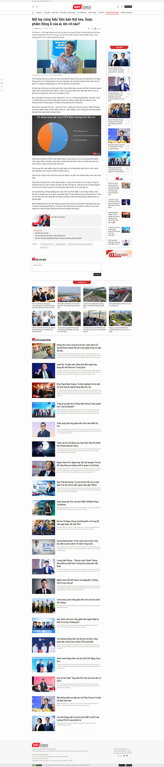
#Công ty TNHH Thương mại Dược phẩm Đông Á (80, 244)
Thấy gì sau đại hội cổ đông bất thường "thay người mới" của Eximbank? (116, 169)
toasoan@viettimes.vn (123, 749)
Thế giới (101, 12)
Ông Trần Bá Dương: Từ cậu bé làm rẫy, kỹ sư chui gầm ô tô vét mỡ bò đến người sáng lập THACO (78, 483)
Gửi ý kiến (97, 274)
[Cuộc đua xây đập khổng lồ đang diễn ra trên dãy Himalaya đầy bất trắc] (94, 294)
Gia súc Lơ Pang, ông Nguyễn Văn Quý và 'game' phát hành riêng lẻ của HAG (58, 238)
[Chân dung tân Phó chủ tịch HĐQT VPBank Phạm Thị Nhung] (43, 508)
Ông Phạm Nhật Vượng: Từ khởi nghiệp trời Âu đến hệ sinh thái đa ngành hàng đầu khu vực (114, 217)
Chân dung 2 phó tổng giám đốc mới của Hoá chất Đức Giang (78, 601)
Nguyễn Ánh (38, 28)
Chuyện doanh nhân (112, 12)
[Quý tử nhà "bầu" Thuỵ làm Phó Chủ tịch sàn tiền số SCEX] (43, 684)
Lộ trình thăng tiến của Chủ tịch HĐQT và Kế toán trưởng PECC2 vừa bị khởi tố (116, 71)
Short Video (92, 12)
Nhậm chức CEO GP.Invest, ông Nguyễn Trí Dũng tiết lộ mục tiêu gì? (77, 581)
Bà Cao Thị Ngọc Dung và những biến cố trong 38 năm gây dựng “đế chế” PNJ (116, 122)
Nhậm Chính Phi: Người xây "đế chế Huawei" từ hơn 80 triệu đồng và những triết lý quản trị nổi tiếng (79, 464)
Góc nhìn (47, 12)
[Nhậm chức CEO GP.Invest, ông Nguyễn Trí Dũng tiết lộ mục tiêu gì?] (43, 586)
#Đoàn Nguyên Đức (61, 244)
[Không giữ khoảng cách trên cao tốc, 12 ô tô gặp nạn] (120, 294)
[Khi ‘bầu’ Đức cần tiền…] (41, 220)
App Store (122, 765)
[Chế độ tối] (122, 7)
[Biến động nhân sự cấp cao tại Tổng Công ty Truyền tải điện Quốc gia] (119, 135)
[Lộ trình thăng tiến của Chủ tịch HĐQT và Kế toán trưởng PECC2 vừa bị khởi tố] (119, 59)
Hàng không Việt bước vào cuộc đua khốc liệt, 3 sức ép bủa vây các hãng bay (69, 305)
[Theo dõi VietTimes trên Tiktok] (127, 755)
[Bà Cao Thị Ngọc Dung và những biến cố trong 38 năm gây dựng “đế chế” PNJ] (119, 110)
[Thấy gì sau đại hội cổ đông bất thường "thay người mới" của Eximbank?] (119, 158)
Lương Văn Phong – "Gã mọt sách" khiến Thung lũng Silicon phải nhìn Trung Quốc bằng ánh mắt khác (116, 97)
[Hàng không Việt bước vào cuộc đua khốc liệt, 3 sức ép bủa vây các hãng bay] (69, 294)
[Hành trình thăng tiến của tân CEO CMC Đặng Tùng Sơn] (43, 664)
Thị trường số (81, 12)
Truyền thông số (126, 12)
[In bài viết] (92, 29)
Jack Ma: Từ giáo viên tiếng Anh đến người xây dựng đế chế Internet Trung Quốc (114, 203)
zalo (121, 755)
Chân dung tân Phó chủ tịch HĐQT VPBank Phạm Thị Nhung (78, 503)
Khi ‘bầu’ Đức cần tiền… (59, 217)
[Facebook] (88, 28)
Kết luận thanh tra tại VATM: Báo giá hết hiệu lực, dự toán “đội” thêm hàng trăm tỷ (94, 329)
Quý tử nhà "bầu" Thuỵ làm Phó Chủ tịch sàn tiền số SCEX (79, 679)
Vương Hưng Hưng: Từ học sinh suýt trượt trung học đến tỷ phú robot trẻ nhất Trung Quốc (77, 542)
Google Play (129, 765)
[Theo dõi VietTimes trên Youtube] (124, 755)
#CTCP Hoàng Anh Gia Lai (47, 244)
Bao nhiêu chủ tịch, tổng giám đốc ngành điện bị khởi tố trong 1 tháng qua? (78, 620)
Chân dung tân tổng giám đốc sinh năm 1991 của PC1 (114, 242)
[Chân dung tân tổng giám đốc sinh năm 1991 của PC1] (126, 242)
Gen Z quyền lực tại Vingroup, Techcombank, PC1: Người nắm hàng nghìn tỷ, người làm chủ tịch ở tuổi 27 (43, 305)
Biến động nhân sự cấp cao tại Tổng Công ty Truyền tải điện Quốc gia (116, 146)
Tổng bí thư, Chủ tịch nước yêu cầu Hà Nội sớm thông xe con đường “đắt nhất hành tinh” (43, 329)
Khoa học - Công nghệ (67, 12)
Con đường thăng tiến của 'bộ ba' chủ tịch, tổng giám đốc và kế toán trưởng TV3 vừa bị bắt (77, 640)
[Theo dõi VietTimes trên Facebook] (118, 755)
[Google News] (97, 28)
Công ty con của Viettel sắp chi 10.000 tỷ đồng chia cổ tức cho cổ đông (119, 329)
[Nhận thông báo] (118, 7)
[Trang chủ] (33, 12)
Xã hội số (39, 12)
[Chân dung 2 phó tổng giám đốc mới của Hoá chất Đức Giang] (43, 605)
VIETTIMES (82, 6)
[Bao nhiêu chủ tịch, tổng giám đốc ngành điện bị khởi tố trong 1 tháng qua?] (43, 625)
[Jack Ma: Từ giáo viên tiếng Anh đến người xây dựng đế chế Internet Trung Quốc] (126, 202)
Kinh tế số (55, 12)
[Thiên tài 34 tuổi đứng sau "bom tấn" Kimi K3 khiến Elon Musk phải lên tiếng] (43, 449)
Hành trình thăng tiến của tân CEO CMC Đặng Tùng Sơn (78, 660)
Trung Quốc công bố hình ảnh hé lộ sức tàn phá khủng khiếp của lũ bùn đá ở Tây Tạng (68, 329)
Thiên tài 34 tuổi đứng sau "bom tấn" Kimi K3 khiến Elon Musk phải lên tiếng (79, 444)
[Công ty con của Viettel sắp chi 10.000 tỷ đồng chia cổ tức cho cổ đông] (120, 318)
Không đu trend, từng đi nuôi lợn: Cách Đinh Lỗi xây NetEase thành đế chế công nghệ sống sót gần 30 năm (113, 188)
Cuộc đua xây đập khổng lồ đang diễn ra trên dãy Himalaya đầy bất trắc (93, 305)
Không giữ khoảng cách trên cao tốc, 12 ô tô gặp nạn (120, 304)
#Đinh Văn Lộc (44, 247)
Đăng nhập (128, 6)
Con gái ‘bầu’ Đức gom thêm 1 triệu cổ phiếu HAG (50, 236)
